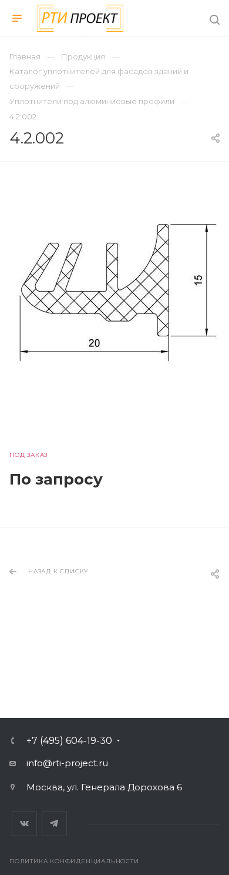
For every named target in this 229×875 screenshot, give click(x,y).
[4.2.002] (114, 288)
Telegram (54, 823)
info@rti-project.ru (67, 763)
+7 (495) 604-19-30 (69, 741)
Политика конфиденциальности (74, 861)
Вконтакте (24, 823)
